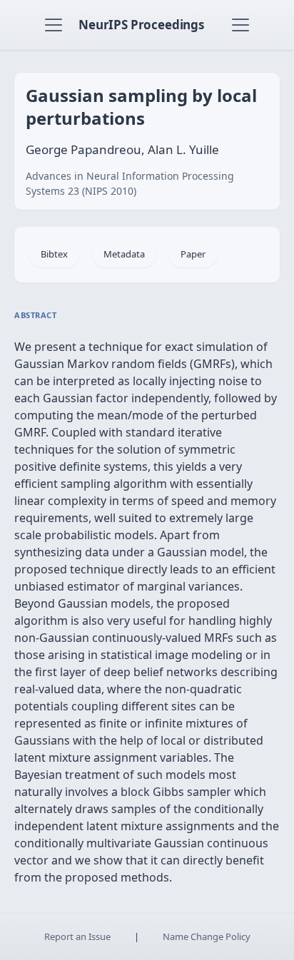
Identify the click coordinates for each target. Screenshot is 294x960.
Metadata (124, 253)
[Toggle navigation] (53, 25)
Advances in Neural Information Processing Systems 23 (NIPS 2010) (130, 183)
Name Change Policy (206, 936)
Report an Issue (77, 936)
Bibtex (54, 253)
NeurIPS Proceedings (141, 24)
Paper (193, 253)
